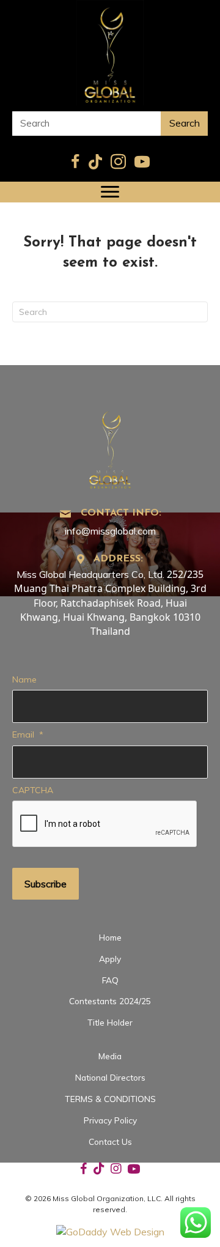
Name (24, 679)
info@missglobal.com (110, 531)
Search (184, 123)
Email (27, 734)
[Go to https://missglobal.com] (110, 446)
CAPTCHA (32, 790)
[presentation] (105, 824)
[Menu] (110, 192)
